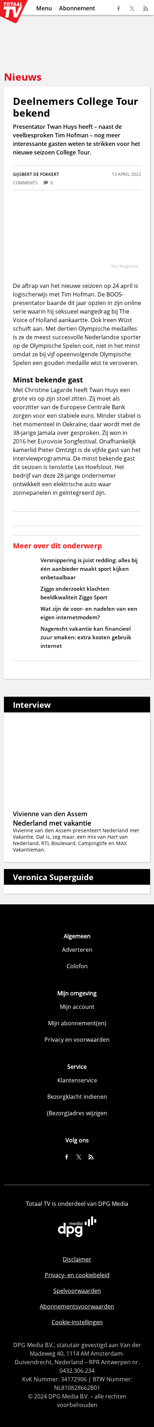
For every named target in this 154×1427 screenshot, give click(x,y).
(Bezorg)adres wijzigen (77, 1113)
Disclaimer (77, 1259)
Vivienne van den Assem (50, 813)
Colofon (77, 966)
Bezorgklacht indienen (77, 1097)
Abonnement (77, 8)
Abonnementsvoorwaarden (77, 1306)
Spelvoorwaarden (77, 1291)
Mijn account (77, 1007)
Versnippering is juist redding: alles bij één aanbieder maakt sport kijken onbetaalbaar (89, 569)
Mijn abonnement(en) (77, 1023)
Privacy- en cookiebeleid (77, 1275)
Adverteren (77, 950)
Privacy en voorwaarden (77, 1039)
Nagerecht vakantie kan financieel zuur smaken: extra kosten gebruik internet (85, 637)
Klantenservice (77, 1080)
